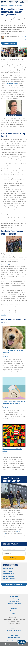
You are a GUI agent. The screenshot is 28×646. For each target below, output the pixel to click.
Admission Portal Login (14, 603)
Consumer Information (14, 630)
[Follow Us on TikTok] (22, 644)
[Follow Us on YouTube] (14, 644)
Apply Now (16, 2)
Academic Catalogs (14, 599)
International (14, 608)
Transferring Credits (8, 573)
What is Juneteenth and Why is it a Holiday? (12, 450)
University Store (14, 601)
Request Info (11, 2)
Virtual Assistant (22, 642)
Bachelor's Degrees (8, 568)
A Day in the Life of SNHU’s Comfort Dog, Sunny (13, 351)
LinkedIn (3, 315)
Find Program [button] (14, 558)
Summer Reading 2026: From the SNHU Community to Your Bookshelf (14, 402)
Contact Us (14, 628)
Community (19, 5)
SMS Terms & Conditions (14, 640)
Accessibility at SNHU (14, 637)
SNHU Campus (22, 2)
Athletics (14, 606)
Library (14, 613)
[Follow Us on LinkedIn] (10, 644)
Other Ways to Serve (9, 43)
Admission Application (9, 578)
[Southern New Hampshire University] (4, 1)
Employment (14, 611)
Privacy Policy (14, 635)
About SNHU (4, 5)
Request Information (9, 576)
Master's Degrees (7, 571)
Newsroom (11, 5)
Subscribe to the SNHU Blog (14, 584)
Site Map (14, 633)
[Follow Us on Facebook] (5, 644)
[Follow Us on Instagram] (18, 644)
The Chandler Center (12, 83)
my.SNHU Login (14, 596)
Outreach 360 (5, 265)
